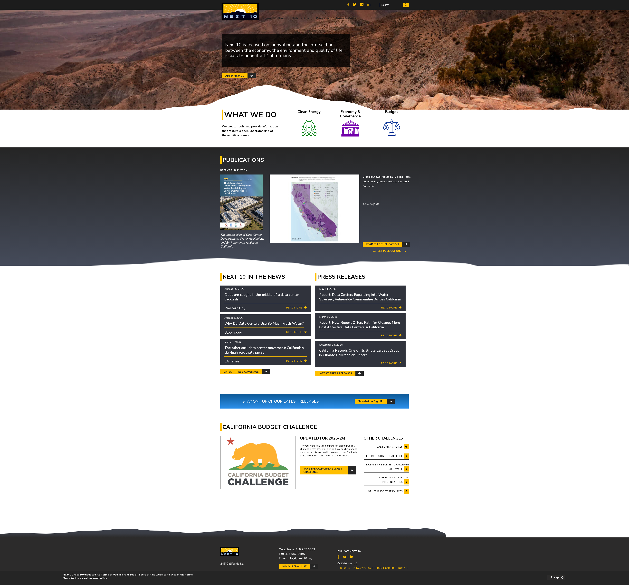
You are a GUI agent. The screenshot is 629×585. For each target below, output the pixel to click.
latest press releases (335, 373)
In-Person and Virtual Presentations (393, 480)
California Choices (390, 446)
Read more (294, 307)
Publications (301, 18)
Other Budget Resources (385, 491)
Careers (390, 568)
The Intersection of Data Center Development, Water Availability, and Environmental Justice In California (242, 240)
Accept (555, 577)
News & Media (346, 18)
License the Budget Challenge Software (387, 467)
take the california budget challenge (322, 470)
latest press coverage (241, 372)
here (77, 578)
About (281, 18)
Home (266, 18)
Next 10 (352, 563)
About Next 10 (234, 76)
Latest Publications (387, 251)
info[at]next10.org (300, 558)
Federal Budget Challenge (384, 456)
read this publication (382, 244)
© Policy (345, 568)
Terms (378, 568)
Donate (403, 568)
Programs (323, 18)
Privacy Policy (362, 568)
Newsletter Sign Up (370, 401)
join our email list (294, 566)
